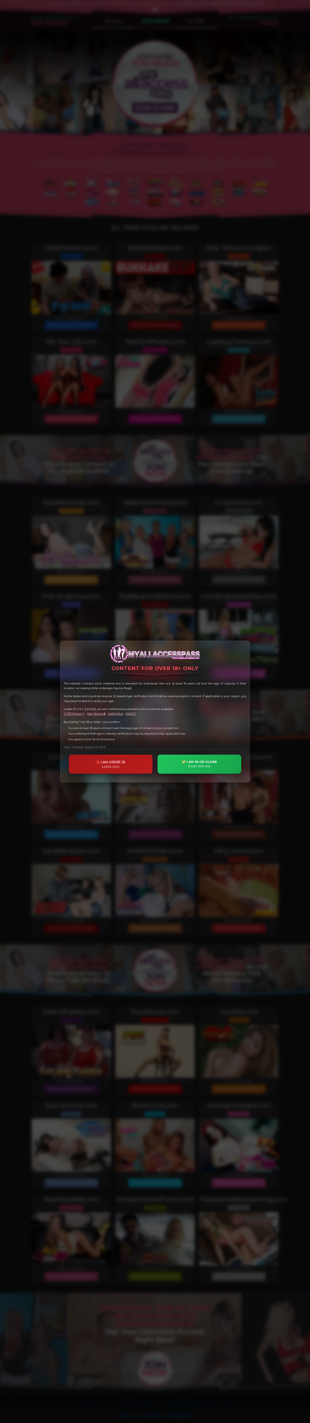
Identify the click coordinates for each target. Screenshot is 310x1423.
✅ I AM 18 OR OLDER (199, 764)
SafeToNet (115, 714)
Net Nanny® (96, 714)
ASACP (130, 714)
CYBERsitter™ (74, 714)
